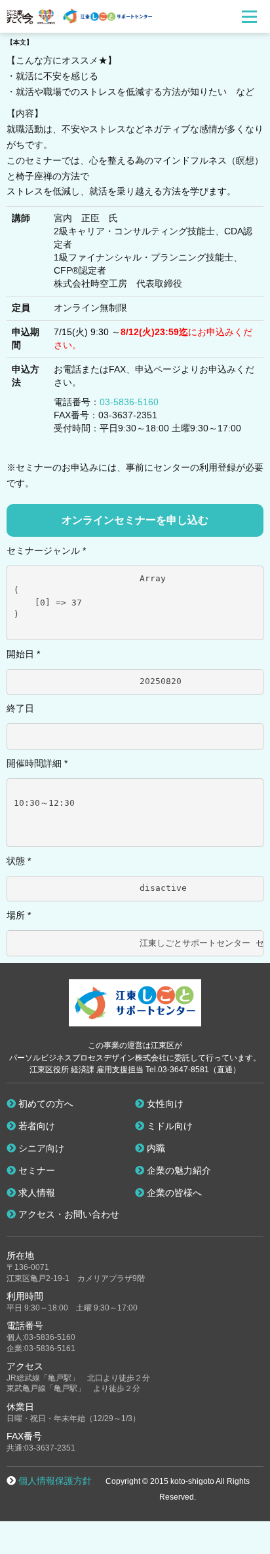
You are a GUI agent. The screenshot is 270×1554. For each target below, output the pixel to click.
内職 (154, 1148)
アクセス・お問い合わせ (67, 1214)
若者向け (35, 1126)
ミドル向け (168, 1126)
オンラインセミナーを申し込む (135, 520)
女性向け (163, 1103)
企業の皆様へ (173, 1192)
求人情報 (35, 1192)
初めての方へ (44, 1103)
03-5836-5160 (129, 402)
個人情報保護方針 (55, 1480)
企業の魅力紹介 (177, 1170)
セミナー (35, 1170)
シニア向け (40, 1148)
